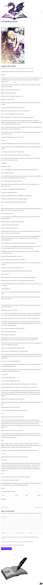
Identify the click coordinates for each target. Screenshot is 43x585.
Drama (11, 68)
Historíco (19, 68)
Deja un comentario (5, 68)
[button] (40, 583)
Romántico (23, 68)
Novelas (16, 495)
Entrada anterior (4, 507)
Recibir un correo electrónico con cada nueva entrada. (13, 545)
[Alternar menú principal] (41, 12)
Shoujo (27, 68)
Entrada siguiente (38, 507)
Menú (26, 495)
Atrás (3, 495)
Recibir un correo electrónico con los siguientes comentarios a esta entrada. (17, 541)
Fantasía (15, 68)
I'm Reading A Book (9, 21)
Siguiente (39, 495)
